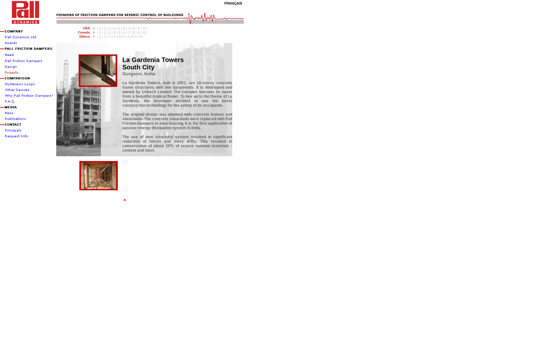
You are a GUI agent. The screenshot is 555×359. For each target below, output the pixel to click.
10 (144, 32)
